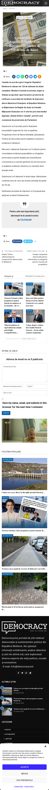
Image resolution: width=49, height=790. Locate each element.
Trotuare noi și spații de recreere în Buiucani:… (30, 709)
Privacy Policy (29, 786)
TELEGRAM (25, 220)
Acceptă (25, 767)
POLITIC (19, 17)
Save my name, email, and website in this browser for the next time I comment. (24, 404)
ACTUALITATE (7, 459)
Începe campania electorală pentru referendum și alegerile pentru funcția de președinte (37, 259)
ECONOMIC (28, 17)
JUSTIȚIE (8, 739)
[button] (45, 746)
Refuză (24, 774)
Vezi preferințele (24, 780)
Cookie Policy (18, 786)
